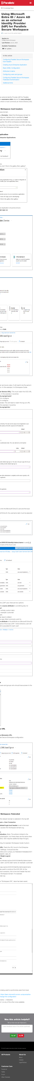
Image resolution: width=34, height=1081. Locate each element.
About (20, 1057)
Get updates (8, 49)
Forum (3, 1074)
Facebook (4, 1069)
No (20, 1036)
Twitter (3, 1072)
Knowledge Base (7, 8)
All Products (5, 1055)
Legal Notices (23, 1062)
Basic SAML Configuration (11, 68)
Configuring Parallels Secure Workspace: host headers (16, 60)
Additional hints (8, 83)
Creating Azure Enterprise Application (15, 65)
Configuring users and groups (12, 74)
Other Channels (5, 1077)
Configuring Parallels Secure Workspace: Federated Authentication (16, 79)
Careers (21, 1060)
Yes (12, 1036)
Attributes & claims (9, 71)
